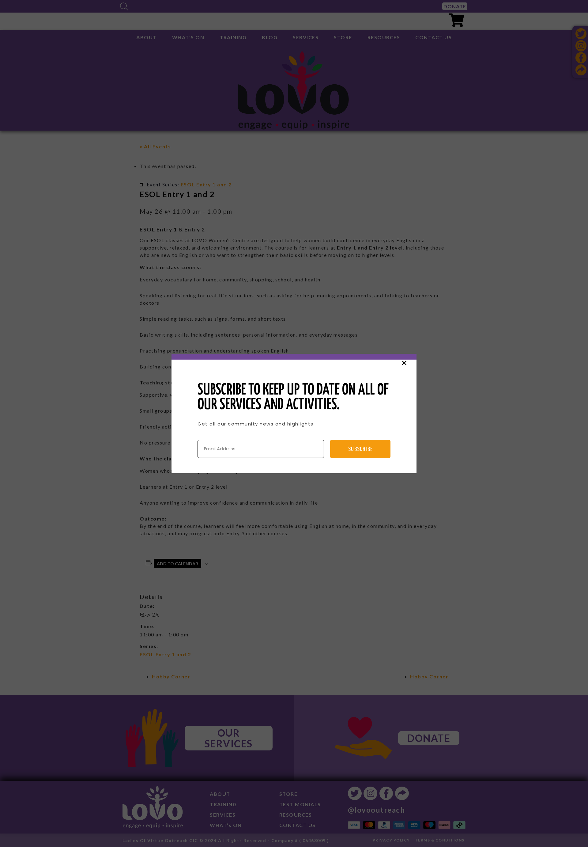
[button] (404, 363)
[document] (294, 423)
